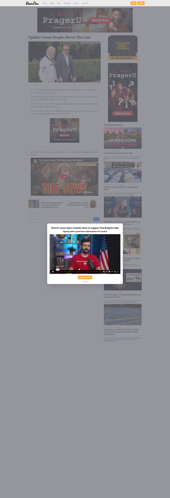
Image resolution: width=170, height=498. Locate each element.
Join (133, 3)
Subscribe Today (85, 277)
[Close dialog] (120, 226)
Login (141, 3)
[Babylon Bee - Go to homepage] (32, 3)
